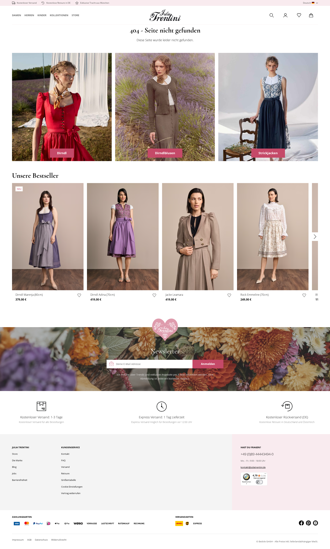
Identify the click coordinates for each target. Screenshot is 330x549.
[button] (310, 3)
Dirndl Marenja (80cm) (29, 295)
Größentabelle (68, 480)
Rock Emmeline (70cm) (254, 295)
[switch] (259, 482)
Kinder (41, 15)
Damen (16, 15)
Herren (29, 15)
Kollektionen (59, 15)
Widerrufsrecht (59, 539)
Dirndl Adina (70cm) (102, 295)
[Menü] (265, 474)
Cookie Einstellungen (71, 486)
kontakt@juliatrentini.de (253, 467)
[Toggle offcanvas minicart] (311, 15)
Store (75, 15)
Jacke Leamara (174, 295)
